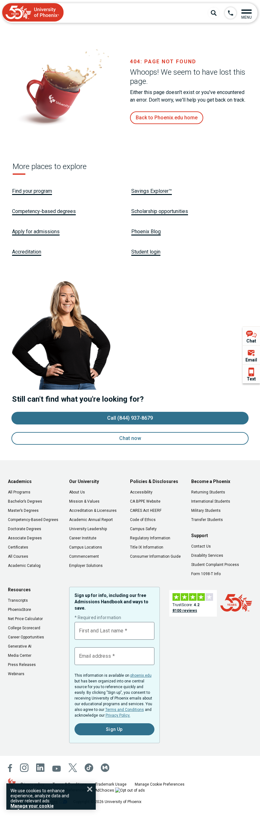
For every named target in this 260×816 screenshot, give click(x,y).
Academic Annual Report (91, 520)
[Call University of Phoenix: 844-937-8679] (230, 13)
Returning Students (208, 492)
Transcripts (18, 600)
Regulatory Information (150, 538)
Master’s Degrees (23, 510)
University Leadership (88, 529)
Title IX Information (146, 547)
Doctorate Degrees (24, 529)
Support (199, 535)
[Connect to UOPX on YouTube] (56, 768)
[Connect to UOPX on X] (72, 767)
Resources (19, 589)
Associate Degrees (25, 538)
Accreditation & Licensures (93, 510)
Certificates (18, 547)
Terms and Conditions (124, 709)
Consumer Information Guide (155, 556)
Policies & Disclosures (154, 481)
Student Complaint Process (215, 564)
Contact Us (201, 546)
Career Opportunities (26, 637)
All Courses (18, 556)
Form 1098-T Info (206, 574)
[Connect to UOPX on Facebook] (10, 768)
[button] (246, 13)
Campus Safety (143, 529)
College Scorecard (24, 628)
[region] (51, 796)
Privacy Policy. (118, 715)
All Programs (19, 492)
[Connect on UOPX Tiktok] (89, 767)
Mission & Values (84, 501)
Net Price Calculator (25, 619)
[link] (166, 117)
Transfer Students (207, 520)
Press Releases (22, 664)
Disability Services (207, 555)
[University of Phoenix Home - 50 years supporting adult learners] (33, 13)
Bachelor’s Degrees (25, 501)
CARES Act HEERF (145, 510)
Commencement (84, 556)
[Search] (213, 13)
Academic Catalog (24, 565)
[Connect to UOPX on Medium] (105, 767)
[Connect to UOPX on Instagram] (24, 767)
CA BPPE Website (145, 501)
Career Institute (82, 538)
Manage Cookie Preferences (160, 784)
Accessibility (141, 492)
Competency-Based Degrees (33, 520)
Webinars (16, 674)
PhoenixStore (19, 609)
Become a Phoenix (210, 481)
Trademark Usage (111, 784)
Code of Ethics (143, 520)
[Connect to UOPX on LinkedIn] (40, 767)
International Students (210, 501)
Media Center (19, 655)
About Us (77, 492)
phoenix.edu (141, 675)
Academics (20, 481)
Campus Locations (85, 547)
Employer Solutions (86, 565)
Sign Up (114, 729)
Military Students (206, 510)
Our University (84, 481)
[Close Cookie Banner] (89, 789)
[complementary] (251, 354)
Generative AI (19, 646)
